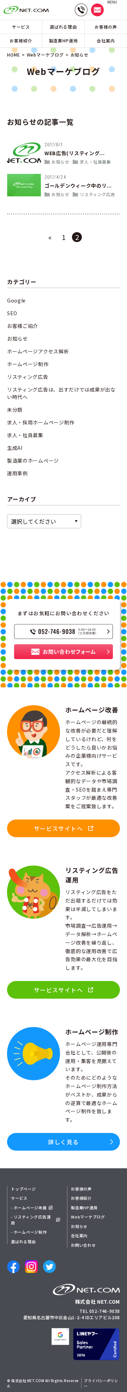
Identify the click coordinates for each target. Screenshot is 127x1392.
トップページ (23, 1189)
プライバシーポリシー (101, 1383)
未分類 (15, 409)
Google (16, 300)
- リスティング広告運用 (30, 1220)
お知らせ (60, 162)
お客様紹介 (21, 40)
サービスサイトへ (58, 990)
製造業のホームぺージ (33, 460)
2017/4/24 (55, 177)
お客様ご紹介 (22, 325)
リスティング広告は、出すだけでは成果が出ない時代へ (61, 393)
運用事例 (17, 473)
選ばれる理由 (63, 27)
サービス (21, 27)
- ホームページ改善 (29, 1207)
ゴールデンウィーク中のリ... (78, 185)
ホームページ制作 (28, 364)
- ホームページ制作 (29, 1232)
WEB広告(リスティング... (74, 153)
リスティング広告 (97, 194)
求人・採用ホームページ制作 (40, 422)
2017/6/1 (53, 144)
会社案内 (106, 40)
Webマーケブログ (45, 55)
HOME (13, 55)
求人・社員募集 (95, 162)
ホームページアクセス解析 (38, 351)
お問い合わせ (83, 1245)
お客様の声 (106, 27)
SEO (12, 313)
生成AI (15, 447)
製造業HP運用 (63, 40)
